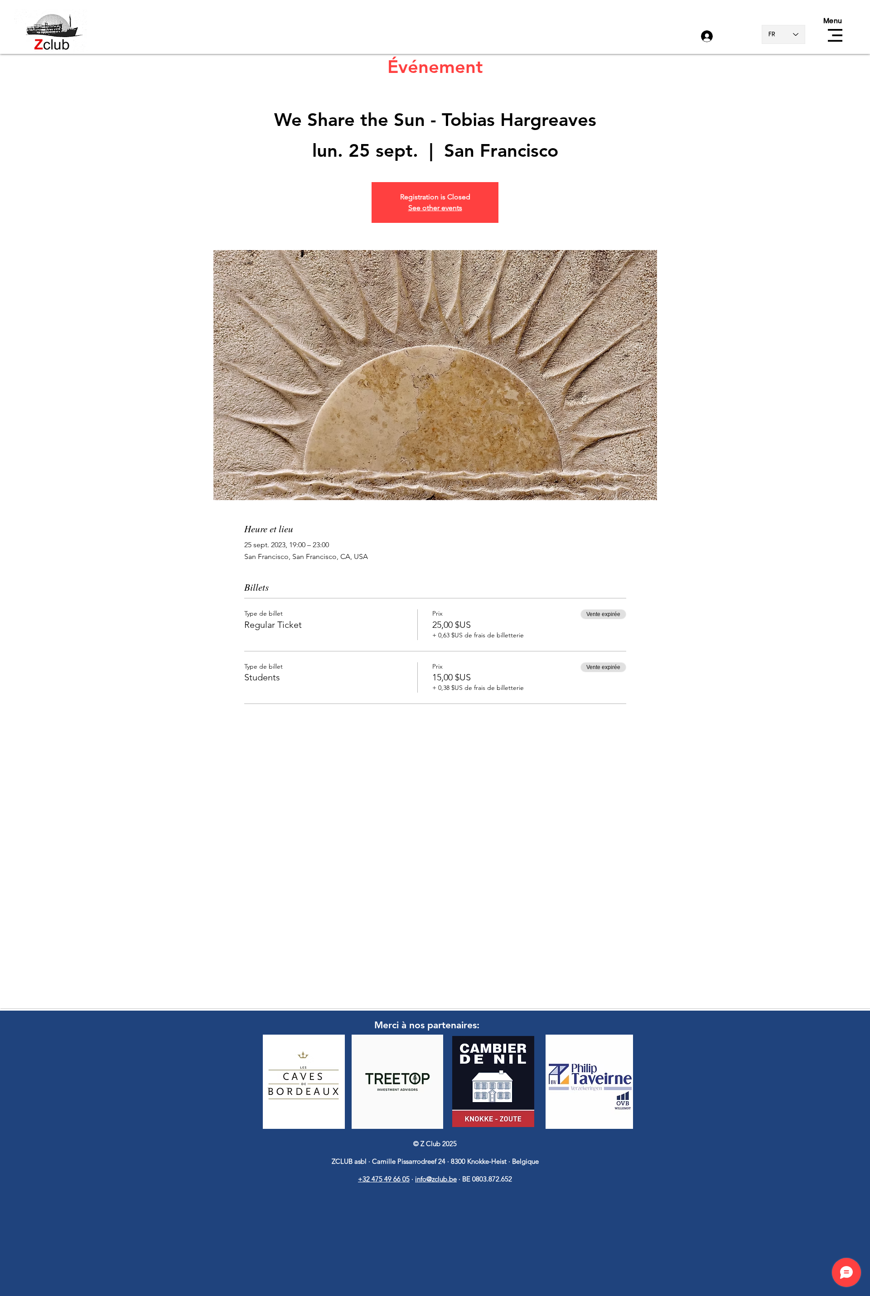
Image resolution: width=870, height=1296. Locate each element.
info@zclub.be (436, 1179)
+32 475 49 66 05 (384, 1179)
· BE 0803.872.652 (485, 1179)
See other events (435, 207)
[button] (835, 35)
